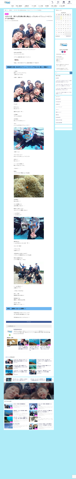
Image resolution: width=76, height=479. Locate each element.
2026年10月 (68, 36)
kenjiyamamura (50, 20)
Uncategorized (58, 101)
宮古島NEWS (58, 117)
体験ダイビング (58, 112)
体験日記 (6, 13)
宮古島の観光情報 (59, 122)
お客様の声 (58, 104)
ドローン (57, 109)
